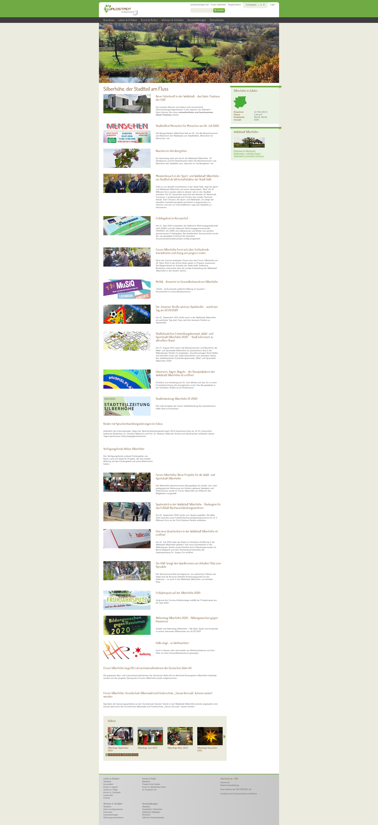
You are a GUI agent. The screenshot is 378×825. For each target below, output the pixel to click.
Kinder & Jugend (110, 787)
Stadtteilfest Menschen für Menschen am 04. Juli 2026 (187, 126)
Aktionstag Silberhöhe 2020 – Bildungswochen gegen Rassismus (187, 619)
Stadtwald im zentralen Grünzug (249, 156)
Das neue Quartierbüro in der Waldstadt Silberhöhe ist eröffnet (187, 532)
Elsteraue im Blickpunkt (244, 151)
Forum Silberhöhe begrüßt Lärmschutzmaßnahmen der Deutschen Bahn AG (147, 668)
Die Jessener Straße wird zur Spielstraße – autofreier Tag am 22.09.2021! (187, 308)
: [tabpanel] (118, 749)
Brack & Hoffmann (250, 794)
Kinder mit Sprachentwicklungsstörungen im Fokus (133, 424)
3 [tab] (111, 755)
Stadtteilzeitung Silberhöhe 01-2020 (176, 398)
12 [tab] (137, 755)
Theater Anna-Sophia (151, 784)
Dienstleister (217, 20)
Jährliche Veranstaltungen (153, 817)
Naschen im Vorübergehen (171, 151)
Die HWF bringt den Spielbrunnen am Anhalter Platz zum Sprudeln (188, 564)
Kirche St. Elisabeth (111, 792)
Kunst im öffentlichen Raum (154, 787)
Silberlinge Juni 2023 (147, 748)
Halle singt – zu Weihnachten (172, 643)
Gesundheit (108, 784)
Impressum (225, 782)
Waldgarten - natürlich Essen (247, 153)
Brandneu (109, 20)
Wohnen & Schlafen (173, 20)
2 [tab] (109, 755)
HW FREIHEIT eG (243, 789)
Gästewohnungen (110, 815)
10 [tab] (130, 755)
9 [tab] (126, 755)
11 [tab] (133, 755)
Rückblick (146, 815)
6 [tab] (119, 755)
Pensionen (107, 812)
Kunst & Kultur (149, 20)
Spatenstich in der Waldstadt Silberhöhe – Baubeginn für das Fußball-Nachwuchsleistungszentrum (188, 505)
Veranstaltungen (197, 20)
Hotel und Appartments (113, 809)
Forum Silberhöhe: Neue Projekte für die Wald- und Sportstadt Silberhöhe (185, 476)
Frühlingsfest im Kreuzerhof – (173, 218)
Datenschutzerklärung (229, 785)
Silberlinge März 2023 (177, 748)
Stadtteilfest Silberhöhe (152, 809)
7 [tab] (121, 755)
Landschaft (108, 795)
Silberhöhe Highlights (151, 812)
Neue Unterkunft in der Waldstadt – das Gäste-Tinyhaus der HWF (188, 97)
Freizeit (106, 798)
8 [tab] (124, 755)
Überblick (107, 781)
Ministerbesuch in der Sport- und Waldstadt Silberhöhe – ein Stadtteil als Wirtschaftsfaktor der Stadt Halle (188, 177)
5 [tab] (116, 755)
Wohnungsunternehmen (113, 817)
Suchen (220, 10)
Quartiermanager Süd (199, 5)
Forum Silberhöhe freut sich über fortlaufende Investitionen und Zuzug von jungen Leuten (182, 251)
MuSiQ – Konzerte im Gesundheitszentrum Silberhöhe (187, 282)
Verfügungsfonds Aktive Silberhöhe (123, 449)
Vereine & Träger (110, 790)
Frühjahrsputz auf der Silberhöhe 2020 (178, 593)
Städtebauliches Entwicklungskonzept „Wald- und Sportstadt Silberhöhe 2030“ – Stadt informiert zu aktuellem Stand (184, 336)
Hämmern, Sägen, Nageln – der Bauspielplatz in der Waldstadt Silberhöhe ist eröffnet (185, 373)
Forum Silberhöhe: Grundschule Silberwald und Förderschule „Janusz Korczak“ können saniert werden (157, 694)
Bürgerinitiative (234, 5)
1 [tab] (106, 755)
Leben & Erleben (127, 20)
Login (272, 5)
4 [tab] (114, 755)
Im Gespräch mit (149, 790)
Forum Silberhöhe (218, 5)
